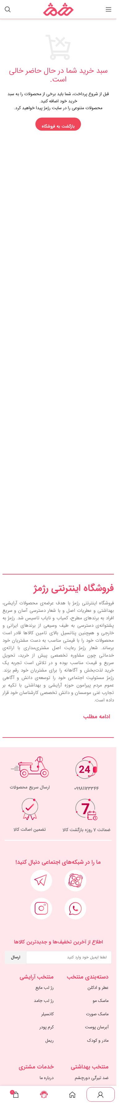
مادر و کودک (98, 1040)
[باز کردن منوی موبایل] (108, 9)
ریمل (49, 1040)
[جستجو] (8, 9)
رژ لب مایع (44, 987)
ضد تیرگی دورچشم (92, 1077)
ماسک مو (101, 1000)
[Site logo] (58, 9)
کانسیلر (47, 1014)
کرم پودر (46, 1027)
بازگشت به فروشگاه (58, 126)
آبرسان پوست (97, 1027)
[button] (58, 716)
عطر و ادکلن (98, 987)
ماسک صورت (97, 1014)
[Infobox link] (86, 774)
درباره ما (47, 1077)
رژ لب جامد (44, 1000)
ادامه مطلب (96, 716)
